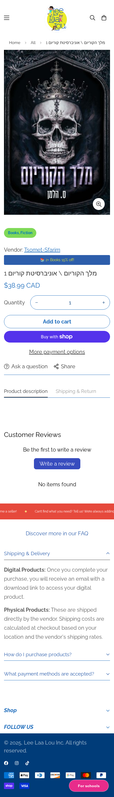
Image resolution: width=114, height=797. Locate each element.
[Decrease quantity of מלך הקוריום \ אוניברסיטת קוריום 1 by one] (36, 302)
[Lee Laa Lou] (57, 18)
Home (14, 42)
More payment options (57, 352)
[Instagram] (17, 763)
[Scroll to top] (104, 769)
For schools (89, 786)
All (33, 42)
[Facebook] (6, 763)
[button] (104, 18)
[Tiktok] (27, 763)
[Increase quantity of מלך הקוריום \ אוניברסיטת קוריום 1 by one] (104, 302)
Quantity (14, 302)
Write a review (57, 464)
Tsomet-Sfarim (42, 250)
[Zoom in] (99, 204)
